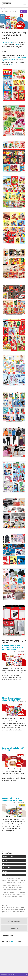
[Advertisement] (14, 960)
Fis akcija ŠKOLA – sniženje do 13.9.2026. (12, 799)
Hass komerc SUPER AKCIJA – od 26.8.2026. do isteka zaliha (13, 647)
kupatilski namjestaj (7, 911)
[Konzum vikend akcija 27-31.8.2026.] (14, 766)
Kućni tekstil (22, 909)
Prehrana (18, 907)
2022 (4, 907)
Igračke (5, 874)
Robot (18, 44)
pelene (4, 913)
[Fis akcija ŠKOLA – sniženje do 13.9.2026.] (14, 816)
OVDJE (11, 64)
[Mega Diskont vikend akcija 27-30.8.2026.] (14, 715)
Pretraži (23, 11)
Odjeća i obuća (7, 867)
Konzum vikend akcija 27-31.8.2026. (13, 749)
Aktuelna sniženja (10, 907)
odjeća (22, 911)
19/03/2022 (5, 905)
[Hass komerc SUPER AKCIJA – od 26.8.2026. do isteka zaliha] (14, 665)
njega (11, 856)
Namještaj (16, 911)
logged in (12, 941)
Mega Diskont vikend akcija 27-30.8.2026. (11, 699)
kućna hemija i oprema (12, 909)
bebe (4, 909)
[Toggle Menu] (24, 3)
